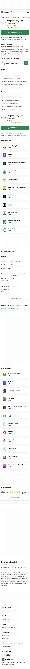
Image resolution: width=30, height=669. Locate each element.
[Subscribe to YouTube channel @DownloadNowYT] (9, 655)
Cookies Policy (5, 641)
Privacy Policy (5, 635)
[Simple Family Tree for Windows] (3, 24)
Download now (16, 33)
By (10, 25)
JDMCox (5, 564)
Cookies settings (6, 646)
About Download (6, 619)
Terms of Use (5, 638)
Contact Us (4, 624)
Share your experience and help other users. (13, 39)
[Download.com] (5, 12)
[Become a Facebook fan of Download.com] (3, 655)
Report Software (16, 298)
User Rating (10, 27)
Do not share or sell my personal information (13, 644)
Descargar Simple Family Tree (9, 309)
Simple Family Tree (15, 21)
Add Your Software (6, 622)
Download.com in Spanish (8, 627)
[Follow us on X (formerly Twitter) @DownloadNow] (6, 655)
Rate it (15, 502)
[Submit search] (11, 12)
